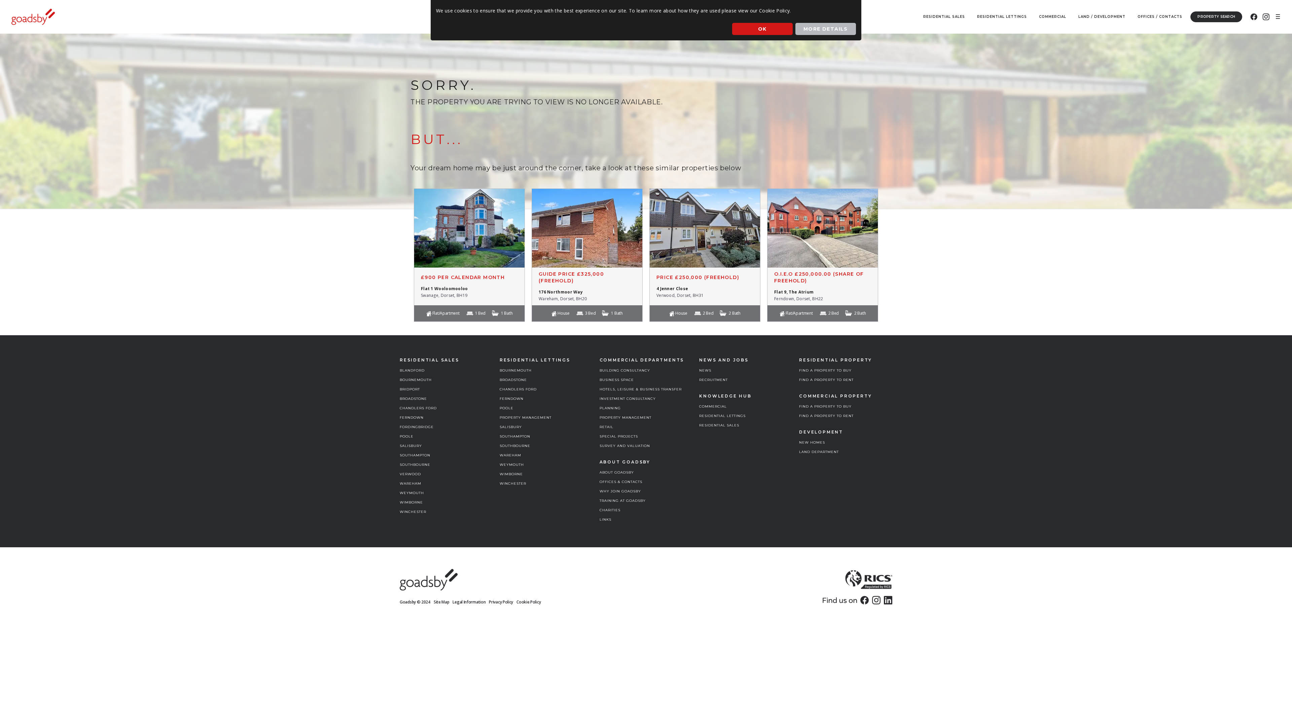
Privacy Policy (501, 602)
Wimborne (411, 502)
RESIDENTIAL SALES (719, 425)
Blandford (412, 370)
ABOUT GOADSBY (617, 472)
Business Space (617, 380)
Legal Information (469, 602)
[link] (864, 600)
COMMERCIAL (713, 406)
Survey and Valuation (625, 446)
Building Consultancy (625, 370)
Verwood (410, 474)
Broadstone (413, 398)
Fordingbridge (417, 427)
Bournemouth (416, 380)
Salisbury (411, 446)
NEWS (705, 370)
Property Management (525, 417)
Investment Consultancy (628, 398)
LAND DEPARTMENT (819, 452)
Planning (610, 408)
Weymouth (412, 493)
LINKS (605, 519)
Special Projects (619, 436)
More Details (825, 29)
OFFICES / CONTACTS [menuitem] (1160, 16)
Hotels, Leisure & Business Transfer (641, 389)
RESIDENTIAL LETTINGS (722, 416)
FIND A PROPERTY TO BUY (825, 370)
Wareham (410, 483)
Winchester (413, 512)
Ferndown (412, 417)
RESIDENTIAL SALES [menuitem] (944, 16)
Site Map (442, 602)
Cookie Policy (528, 602)
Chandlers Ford (418, 408)
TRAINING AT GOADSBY (623, 500)
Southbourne (415, 464)
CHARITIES (610, 510)
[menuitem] (1253, 16)
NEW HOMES (812, 442)
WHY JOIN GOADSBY (620, 491)
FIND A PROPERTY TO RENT (826, 380)
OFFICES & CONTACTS (621, 482)
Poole (407, 436)
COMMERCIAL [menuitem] (1052, 16)
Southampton (415, 455)
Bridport (410, 389)
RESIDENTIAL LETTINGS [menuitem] (1002, 16)
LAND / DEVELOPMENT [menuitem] (1101, 16)
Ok (762, 29)
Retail (606, 427)
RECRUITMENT (713, 380)
